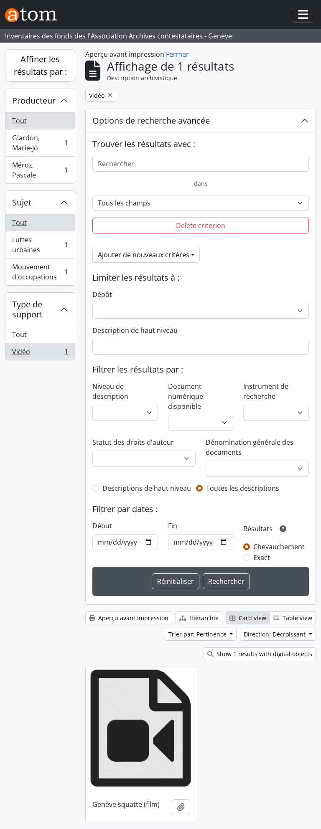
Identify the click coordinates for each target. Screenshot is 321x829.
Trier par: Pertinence (198, 634)
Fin (172, 525)
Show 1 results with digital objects (263, 654)
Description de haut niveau (135, 330)
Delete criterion (200, 225)
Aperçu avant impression (132, 618)
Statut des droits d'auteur (133, 442)
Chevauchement (279, 546)
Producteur (34, 100)
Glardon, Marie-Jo (40, 142)
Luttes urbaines (40, 244)
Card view (251, 618)
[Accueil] (34, 14)
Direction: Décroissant (275, 634)
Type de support (27, 309)
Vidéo (40, 353)
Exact (261, 557)
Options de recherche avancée (151, 120)
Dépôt (102, 294)
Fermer (177, 54)
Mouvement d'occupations (40, 271)
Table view (296, 618)
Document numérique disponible (185, 396)
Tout (19, 120)
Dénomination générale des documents (249, 447)
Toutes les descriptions (242, 488)
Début (102, 525)
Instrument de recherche (265, 391)
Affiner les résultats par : (40, 65)
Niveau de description (110, 391)
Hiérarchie (203, 618)
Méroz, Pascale (40, 170)
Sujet (21, 202)
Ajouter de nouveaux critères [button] (143, 254)
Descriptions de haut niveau (146, 488)
